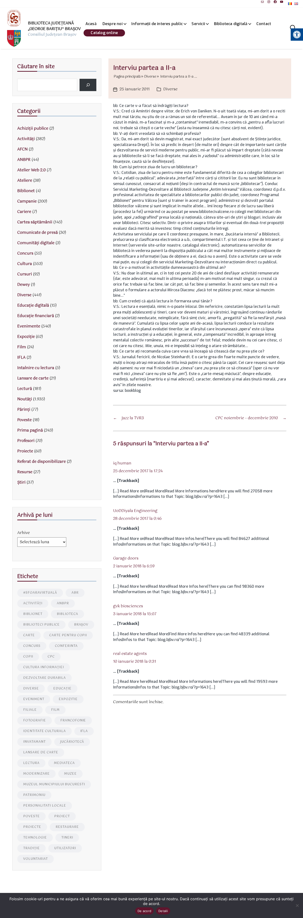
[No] (297, 905)
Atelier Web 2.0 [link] (31, 170)
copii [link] (28, 656)
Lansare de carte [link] (33, 378)
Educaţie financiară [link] (35, 316)
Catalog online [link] (104, 32)
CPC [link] (51, 656)
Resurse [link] (24, 472)
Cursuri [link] (24, 274)
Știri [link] (21, 482)
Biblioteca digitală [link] (231, 23)
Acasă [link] (91, 23)
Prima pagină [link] (30, 430)
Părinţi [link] (23, 409)
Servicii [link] (198, 23)
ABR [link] (75, 592)
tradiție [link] (31, 848)
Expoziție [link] (26, 337)
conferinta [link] (66, 646)
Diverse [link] (170, 89)
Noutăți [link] (24, 399)
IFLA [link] (21, 357)
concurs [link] (31, 646)
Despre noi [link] (112, 23)
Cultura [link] (24, 264)
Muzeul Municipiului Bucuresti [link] (54, 784)
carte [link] (29, 635)
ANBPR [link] (24, 160)
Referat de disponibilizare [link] (41, 462)
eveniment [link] (33, 699)
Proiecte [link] (25, 451)
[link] (262, 2)
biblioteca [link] (67, 614)
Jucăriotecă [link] (72, 741)
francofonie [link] (73, 720)
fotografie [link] (34, 720)
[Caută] (88, 85)
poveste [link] (31, 816)
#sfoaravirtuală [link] (40, 592)
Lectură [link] (24, 389)
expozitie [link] (68, 699)
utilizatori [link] (65, 848)
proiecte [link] (32, 827)
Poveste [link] (24, 420)
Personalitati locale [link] (44, 805)
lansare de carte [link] (40, 752)
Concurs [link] (25, 253)
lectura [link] (31, 763)
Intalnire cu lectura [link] (35, 368)
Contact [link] (263, 23)
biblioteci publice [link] (41, 624)
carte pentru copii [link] (68, 635)
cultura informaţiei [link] (43, 667)
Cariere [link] (24, 212)
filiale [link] (30, 709)
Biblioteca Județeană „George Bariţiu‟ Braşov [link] (54, 26)
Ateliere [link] (24, 180)
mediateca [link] (64, 763)
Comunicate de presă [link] (37, 233)
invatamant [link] (34, 741)
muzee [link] (70, 773)
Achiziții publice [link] (32, 128)
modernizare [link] (36, 773)
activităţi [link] (32, 603)
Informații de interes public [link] (157, 23)
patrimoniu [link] (34, 795)
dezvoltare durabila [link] (44, 677)
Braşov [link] (81, 624)
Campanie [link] (27, 201)
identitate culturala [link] (44, 731)
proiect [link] (62, 816)
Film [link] (21, 347)
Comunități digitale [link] (35, 243)
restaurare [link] (67, 827)
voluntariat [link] (35, 858)
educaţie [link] (62, 688)
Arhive (23, 533)
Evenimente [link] (28, 326)
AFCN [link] (22, 149)
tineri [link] (67, 837)
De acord (144, 911)
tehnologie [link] (35, 837)
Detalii (163, 911)
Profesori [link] (26, 441)
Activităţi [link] (26, 139)
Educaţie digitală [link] (33, 305)
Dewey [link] (23, 285)
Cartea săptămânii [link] (34, 222)
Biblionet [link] (26, 191)
